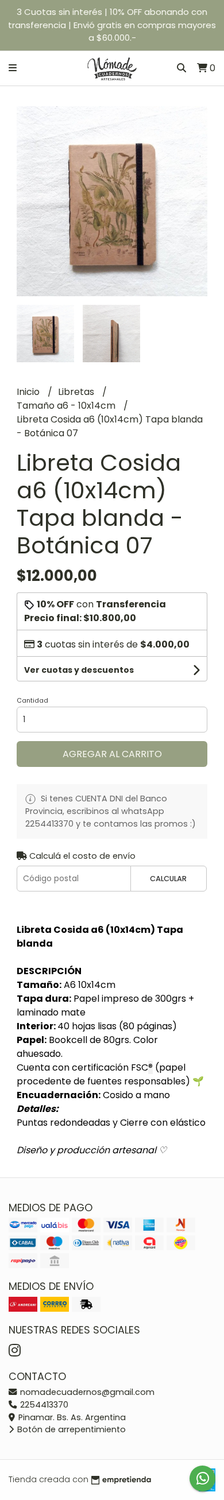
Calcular (168, 878)
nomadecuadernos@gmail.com (86, 1392)
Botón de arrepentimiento (70, 1429)
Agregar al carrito (112, 754)
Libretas (77, 391)
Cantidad (32, 700)
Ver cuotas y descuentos (79, 670)
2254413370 (43, 1404)
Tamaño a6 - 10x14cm (67, 405)
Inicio (29, 391)
